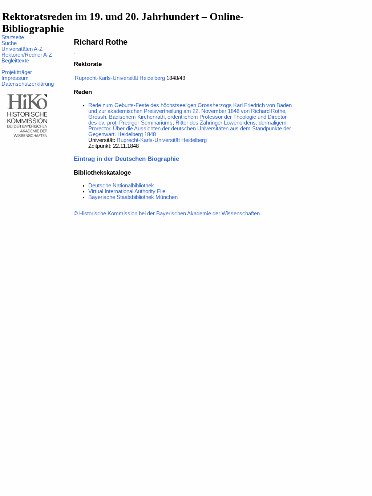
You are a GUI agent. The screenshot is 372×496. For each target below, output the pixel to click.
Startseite (12, 37)
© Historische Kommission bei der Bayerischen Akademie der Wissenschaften (167, 213)
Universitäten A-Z (22, 49)
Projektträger (16, 72)
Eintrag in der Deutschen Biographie (126, 158)
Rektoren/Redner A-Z (26, 55)
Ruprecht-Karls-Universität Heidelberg (120, 78)
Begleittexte (15, 61)
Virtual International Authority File (126, 191)
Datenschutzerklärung (27, 84)
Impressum (15, 78)
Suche (9, 43)
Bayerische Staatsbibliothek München (133, 197)
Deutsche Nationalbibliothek (121, 185)
